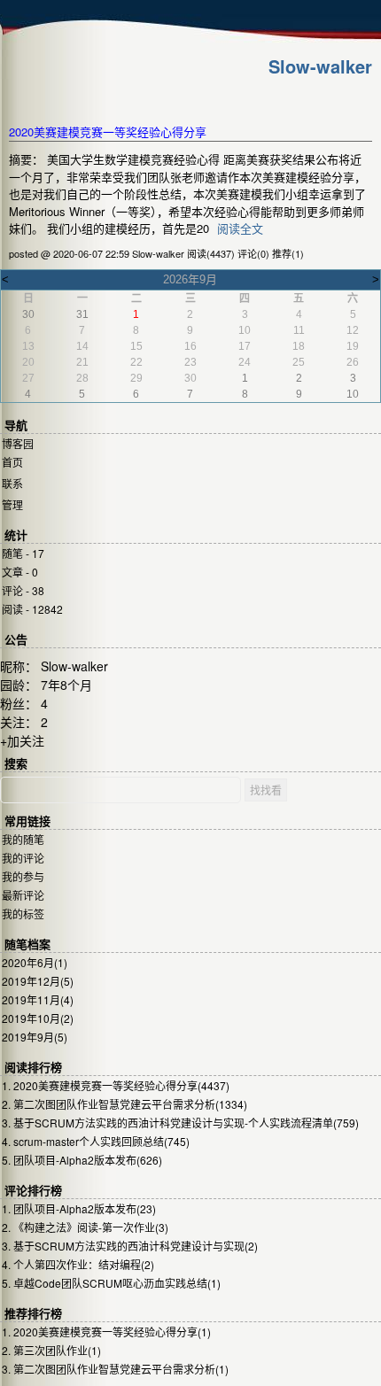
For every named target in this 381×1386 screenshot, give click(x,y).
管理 (12, 504)
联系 (12, 483)
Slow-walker (320, 66)
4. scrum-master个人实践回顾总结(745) (96, 1141)
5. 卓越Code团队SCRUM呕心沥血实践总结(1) (111, 1282)
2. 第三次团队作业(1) (51, 1350)
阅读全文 (240, 228)
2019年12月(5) (38, 980)
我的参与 (23, 876)
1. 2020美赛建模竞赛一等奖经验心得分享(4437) (115, 1085)
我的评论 (23, 857)
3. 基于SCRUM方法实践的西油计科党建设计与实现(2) (130, 1245)
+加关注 (22, 740)
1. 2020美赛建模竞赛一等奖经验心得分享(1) (106, 1331)
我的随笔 (23, 839)
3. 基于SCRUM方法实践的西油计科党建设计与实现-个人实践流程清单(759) (180, 1122)
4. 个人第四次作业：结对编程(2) (78, 1264)
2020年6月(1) (34, 962)
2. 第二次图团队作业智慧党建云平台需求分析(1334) (124, 1103)
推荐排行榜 (33, 1313)
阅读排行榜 (33, 1067)
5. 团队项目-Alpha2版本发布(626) (82, 1159)
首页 (12, 461)
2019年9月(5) (34, 1036)
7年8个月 (66, 684)
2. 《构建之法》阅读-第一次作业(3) (85, 1227)
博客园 (18, 443)
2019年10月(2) (38, 1018)
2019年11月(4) (38, 999)
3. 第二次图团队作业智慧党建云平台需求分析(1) (115, 1368)
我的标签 (23, 913)
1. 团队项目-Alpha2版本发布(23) (79, 1208)
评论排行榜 (33, 1190)
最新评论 (23, 894)
